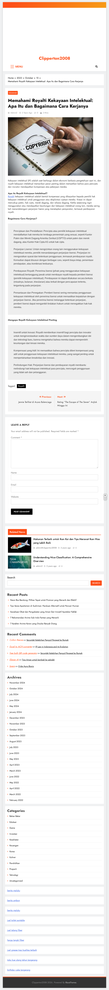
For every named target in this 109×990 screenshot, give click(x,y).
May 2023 (14, 759)
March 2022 (15, 794)
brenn (12, 666)
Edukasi (13, 92)
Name (14, 472)
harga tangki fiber (15, 940)
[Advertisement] (54, 30)
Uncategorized (16, 880)
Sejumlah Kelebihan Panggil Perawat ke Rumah (48, 640)
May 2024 (14, 706)
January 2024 (16, 712)
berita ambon (13, 900)
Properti (13, 869)
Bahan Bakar (15, 816)
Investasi (13, 833)
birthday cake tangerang (18, 970)
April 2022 (15, 788)
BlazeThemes (70, 982)
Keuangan (14, 845)
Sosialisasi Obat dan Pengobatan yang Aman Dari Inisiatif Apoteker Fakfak (43, 611)
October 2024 (16, 688)
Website (15, 496)
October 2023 (16, 729)
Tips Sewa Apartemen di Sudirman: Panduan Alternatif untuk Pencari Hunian (44, 605)
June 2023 (14, 753)
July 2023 (14, 747)
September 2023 (17, 735)
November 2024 (17, 682)
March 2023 (15, 770)
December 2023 (17, 717)
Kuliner (13, 857)
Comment (16, 437)
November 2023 (17, 723)
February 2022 (16, 800)
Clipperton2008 (54, 58)
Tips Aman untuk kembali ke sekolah (38, 659)
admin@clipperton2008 (46, 547)
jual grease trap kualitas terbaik (22, 950)
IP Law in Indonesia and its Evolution (51, 646)
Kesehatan (14, 839)
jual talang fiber (14, 930)
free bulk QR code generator (23, 653)
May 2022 (14, 782)
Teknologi (14, 875)
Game (12, 827)
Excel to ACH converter (21, 646)
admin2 (14, 112)
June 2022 (14, 776)
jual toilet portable (16, 920)
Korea (12, 851)
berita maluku (13, 890)
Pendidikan (15, 863)
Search (11, 577)
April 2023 (14, 764)
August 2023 (15, 741)
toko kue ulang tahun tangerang (22, 960)
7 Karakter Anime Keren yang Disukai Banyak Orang (33, 623)
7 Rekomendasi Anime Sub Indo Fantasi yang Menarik (34, 617)
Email (13, 484)
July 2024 (14, 694)
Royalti (11, 196)
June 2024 (14, 700)
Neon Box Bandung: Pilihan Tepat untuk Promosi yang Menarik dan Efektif (43, 600)
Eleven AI (14, 659)
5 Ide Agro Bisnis (26, 666)
